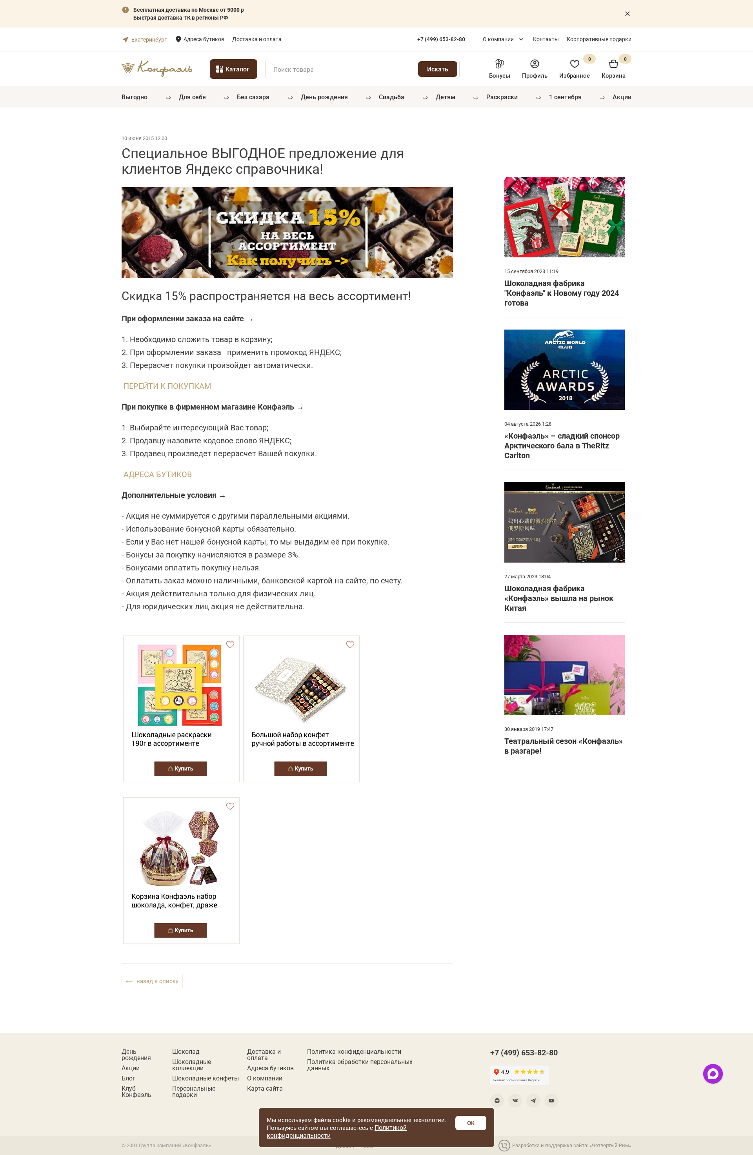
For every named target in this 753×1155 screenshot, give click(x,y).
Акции (622, 97)
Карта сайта (265, 1088)
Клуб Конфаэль (136, 1091)
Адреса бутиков (204, 39)
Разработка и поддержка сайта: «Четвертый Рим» (571, 1145)
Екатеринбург (149, 39)
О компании (498, 39)
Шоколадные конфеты (205, 1078)
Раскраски (502, 97)
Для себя (192, 97)
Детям (445, 97)
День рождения (324, 97)
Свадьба (391, 97)
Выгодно (134, 97)
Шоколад (186, 1051)
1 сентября (565, 97)
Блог (128, 1078)
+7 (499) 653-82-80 (524, 1052)
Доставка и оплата (257, 39)
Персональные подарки (193, 1091)
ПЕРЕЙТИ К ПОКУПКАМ (167, 386)
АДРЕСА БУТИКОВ (158, 474)
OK (471, 1123)
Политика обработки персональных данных (360, 1064)
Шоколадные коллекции (191, 1064)
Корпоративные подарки (599, 39)
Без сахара (253, 97)
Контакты (546, 39)
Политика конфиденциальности (354, 1051)
